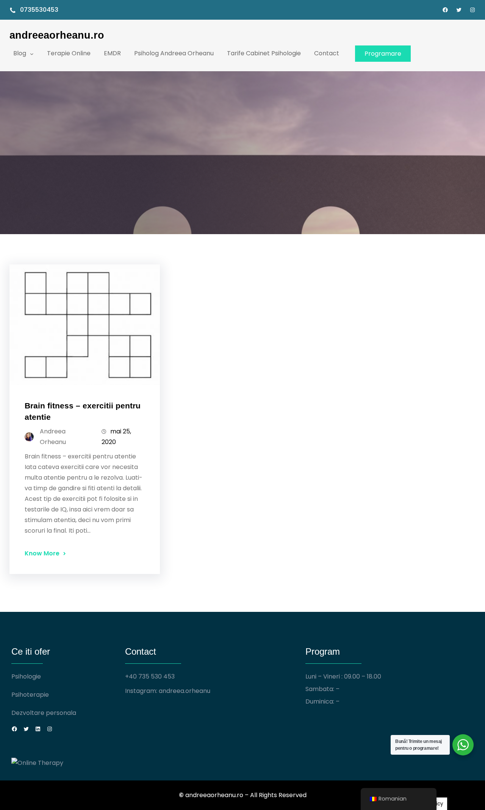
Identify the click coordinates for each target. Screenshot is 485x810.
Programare (383, 53)
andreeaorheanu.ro (56, 35)
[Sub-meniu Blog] (32, 53)
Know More (42, 553)
